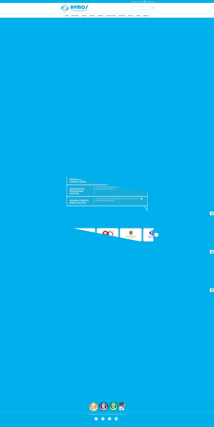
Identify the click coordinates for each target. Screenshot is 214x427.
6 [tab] (113, 244)
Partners (100, 16)
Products (92, 16)
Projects (130, 16)
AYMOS (67, 16)
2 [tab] (107, 119)
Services (84, 16)
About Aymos (75, 16)
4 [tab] (108, 244)
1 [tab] (104, 119)
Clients (138, 16)
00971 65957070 (138, 2)
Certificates (121, 16)
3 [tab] (109, 119)
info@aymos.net (150, 2)
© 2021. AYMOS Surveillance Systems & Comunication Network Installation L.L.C (107, 414)
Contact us (146, 16)
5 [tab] (111, 244)
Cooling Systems (111, 16)
